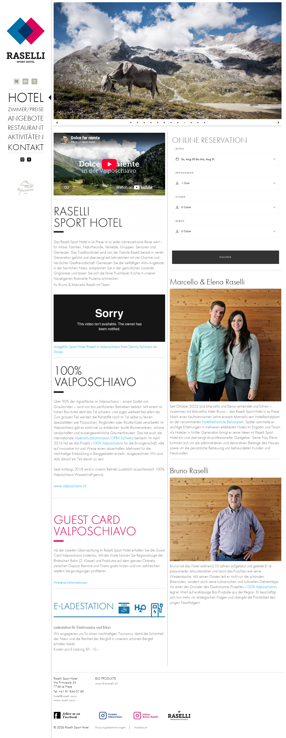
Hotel (26, 97)
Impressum (140, 727)
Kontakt (26, 147)
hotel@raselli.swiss (65, 696)
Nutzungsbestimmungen (110, 727)
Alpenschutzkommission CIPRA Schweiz (104, 437)
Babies (180, 221)
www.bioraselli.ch (106, 683)
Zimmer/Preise (26, 109)
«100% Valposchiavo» (260, 586)
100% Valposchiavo (107, 443)
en (25, 81)
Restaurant (26, 127)
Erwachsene (185, 172)
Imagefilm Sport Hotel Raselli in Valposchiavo (87, 346)
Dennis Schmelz (140, 346)
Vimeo (58, 351)
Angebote (26, 118)
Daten (180, 148)
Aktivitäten (26, 136)
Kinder (180, 196)
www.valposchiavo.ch (70, 485)
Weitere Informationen (70, 582)
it (35, 81)
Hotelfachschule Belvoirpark (223, 421)
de (16, 81)
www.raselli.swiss (64, 700)
